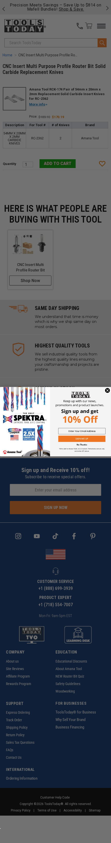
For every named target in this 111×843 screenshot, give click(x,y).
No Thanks (82, 445)
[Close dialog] (107, 390)
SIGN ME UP (82, 438)
